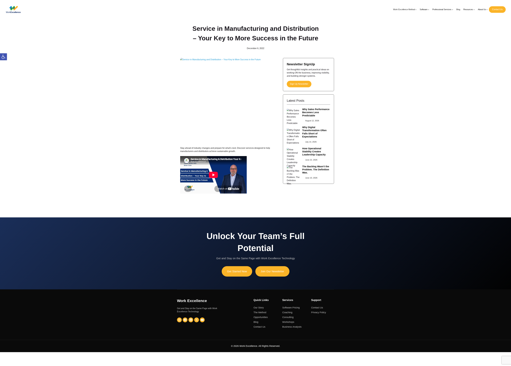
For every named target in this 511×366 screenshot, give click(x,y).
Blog (256, 322)
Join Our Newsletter (272, 271)
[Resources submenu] (474, 9)
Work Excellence (192, 301)
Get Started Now (237, 271)
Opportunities (261, 317)
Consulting (288, 317)
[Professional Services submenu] (452, 9)
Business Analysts (292, 326)
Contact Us (497, 9)
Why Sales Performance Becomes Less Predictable (315, 112)
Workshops (288, 322)
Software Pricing (291, 307)
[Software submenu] (428, 9)
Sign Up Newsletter (299, 84)
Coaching (287, 312)
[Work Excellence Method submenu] (416, 9)
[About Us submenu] (487, 9)
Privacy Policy (318, 312)
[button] (3, 56)
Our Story (259, 307)
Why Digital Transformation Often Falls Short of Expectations (314, 132)
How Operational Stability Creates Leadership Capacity (314, 151)
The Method (260, 312)
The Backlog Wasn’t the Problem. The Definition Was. (315, 169)
